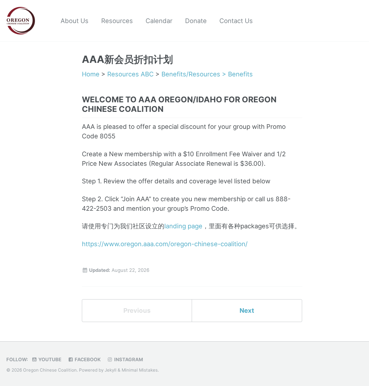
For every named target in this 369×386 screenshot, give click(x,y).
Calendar (159, 21)
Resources (117, 21)
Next (247, 310)
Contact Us (236, 21)
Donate (196, 21)
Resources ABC (130, 74)
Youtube (49, 359)
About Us (75, 21)
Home (90, 74)
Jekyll (110, 370)
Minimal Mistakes (140, 370)
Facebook (87, 359)
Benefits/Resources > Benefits (207, 74)
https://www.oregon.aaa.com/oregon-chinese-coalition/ (165, 244)
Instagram (128, 359)
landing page (183, 226)
